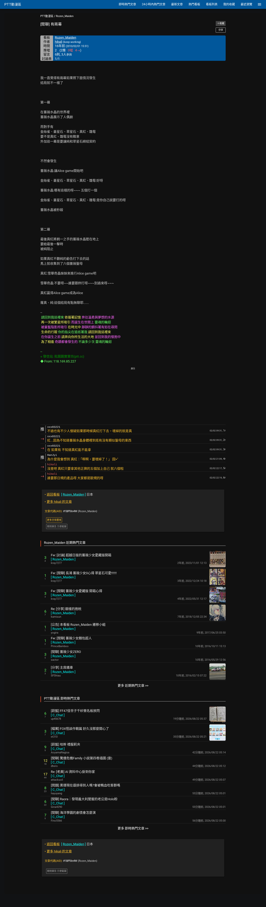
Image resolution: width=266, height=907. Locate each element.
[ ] (63, 559)
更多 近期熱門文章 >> (133, 685)
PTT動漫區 (46, 16)
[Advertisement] (133, 396)
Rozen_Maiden (64, 16)
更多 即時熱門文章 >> (133, 828)
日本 (69, 494)
